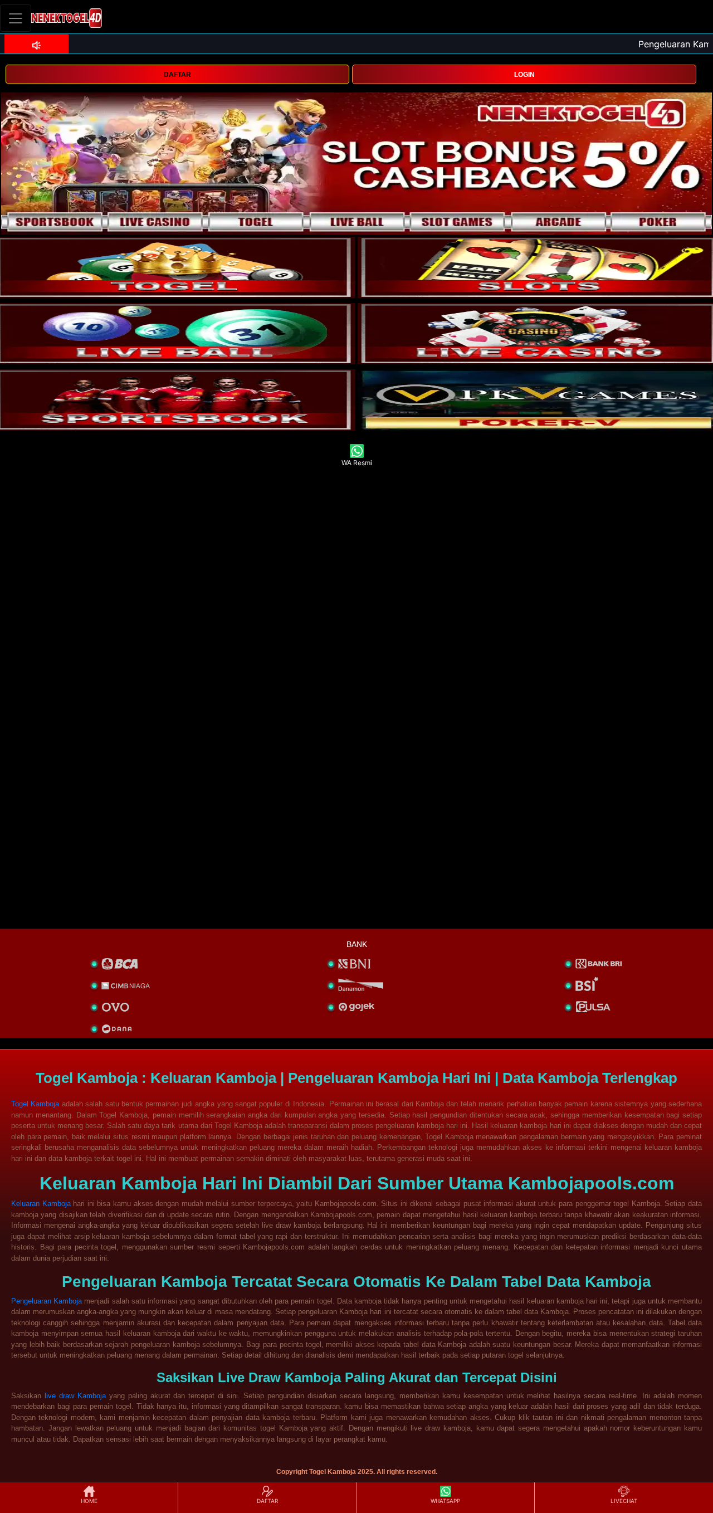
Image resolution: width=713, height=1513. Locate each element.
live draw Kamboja (75, 1396)
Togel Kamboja (35, 1104)
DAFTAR (177, 75)
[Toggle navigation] (15, 18)
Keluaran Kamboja (41, 1203)
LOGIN (524, 75)
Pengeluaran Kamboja (46, 1301)
